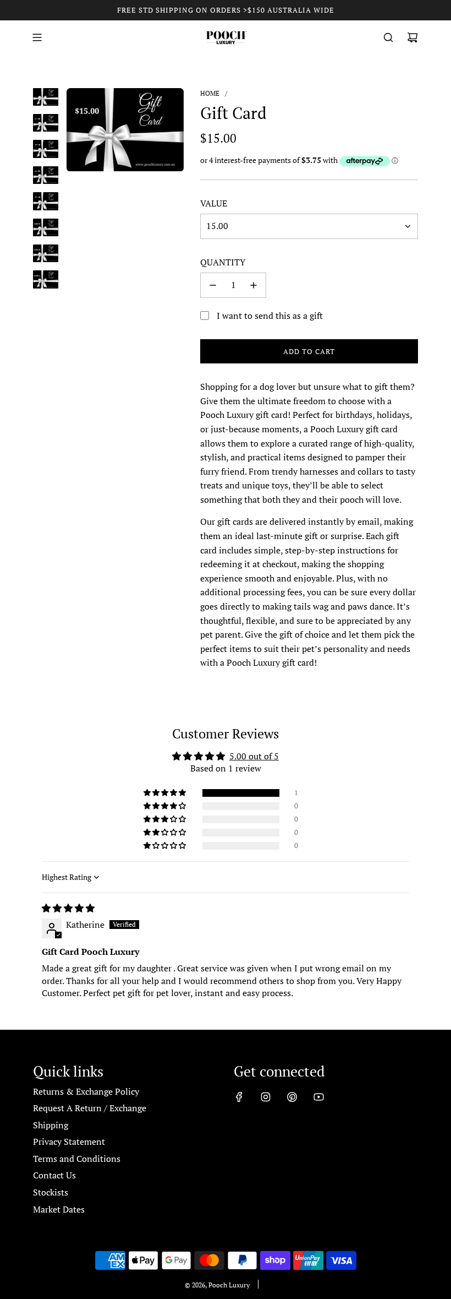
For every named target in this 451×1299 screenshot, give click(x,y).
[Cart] (412, 37)
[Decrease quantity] (213, 285)
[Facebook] (239, 1097)
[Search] (388, 37)
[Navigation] (37, 37)
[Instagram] (266, 1097)
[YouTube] (318, 1097)
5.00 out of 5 (254, 756)
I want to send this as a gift (270, 315)
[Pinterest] (292, 1097)
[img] (68, 908)
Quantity (222, 262)
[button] (166, 793)
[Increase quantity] (253, 285)
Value (213, 203)
